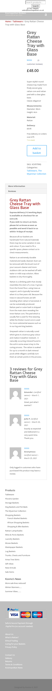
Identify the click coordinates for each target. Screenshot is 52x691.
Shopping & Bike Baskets (18, 526)
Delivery (8, 658)
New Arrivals (10, 567)
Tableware (18, 21)
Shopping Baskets (13, 515)
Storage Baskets (12, 502)
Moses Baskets (11, 543)
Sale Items (9, 572)
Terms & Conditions (13, 664)
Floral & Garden (12, 498)
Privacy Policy (11, 647)
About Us (9, 634)
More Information (16, 186)
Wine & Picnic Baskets (14, 534)
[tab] (26, 186)
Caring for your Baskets (15, 644)
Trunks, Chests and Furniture (17, 555)
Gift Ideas (9, 563)
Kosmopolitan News (14, 667)
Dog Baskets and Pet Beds (16, 507)
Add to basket (37, 151)
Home (8, 21)
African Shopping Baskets (18, 522)
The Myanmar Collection (15, 511)
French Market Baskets (17, 518)
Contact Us (10, 655)
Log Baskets (10, 551)
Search (35, 6)
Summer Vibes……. (13, 591)
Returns (8, 661)
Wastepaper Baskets (14, 547)
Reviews (12, 191)
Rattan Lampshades (13, 530)
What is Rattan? (12, 637)
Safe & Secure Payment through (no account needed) (19, 625)
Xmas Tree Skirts (12, 559)
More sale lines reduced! (15, 583)
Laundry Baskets (12, 539)
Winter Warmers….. (13, 587)
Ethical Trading (11, 640)
